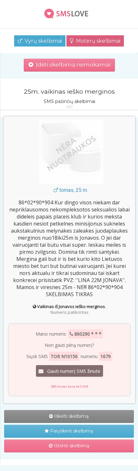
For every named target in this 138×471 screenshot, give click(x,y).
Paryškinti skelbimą (71, 431)
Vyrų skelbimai (42, 41)
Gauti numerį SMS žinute (71, 371)
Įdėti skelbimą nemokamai (71, 64)
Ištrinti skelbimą (71, 446)
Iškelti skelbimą (71, 416)
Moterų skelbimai (96, 41)
